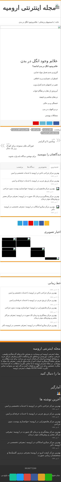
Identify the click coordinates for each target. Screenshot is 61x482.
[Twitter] (36, 223)
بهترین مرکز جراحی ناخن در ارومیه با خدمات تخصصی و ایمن (35, 173)
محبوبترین (42, 167)
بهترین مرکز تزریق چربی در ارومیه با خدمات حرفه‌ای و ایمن (35, 181)
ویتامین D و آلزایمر (46, 140)
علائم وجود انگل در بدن (20, 130)
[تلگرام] (19, 223)
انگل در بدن (48, 130)
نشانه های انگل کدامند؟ (50, 133)
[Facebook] (41, 223)
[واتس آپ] (14, 223)
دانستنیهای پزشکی (46, 22)
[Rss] (46, 223)
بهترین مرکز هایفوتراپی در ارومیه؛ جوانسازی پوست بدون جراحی (29, 188)
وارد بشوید (13, 156)
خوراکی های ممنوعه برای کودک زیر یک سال (20, 146)
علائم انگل (36, 130)
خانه (57, 22)
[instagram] (25, 223)
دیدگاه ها (30, 167)
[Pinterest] (30, 223)
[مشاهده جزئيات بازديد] (58, 393)
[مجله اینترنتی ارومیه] (30, 7)
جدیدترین (54, 167)
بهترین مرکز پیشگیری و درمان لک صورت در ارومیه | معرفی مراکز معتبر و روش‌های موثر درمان (33, 433)
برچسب (20, 167)
